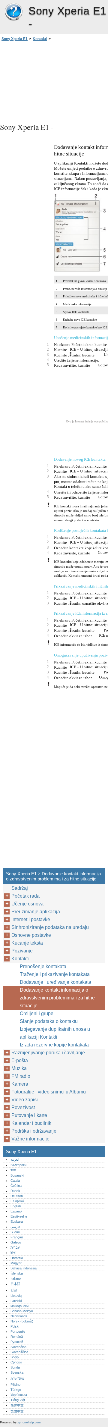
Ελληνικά (17, 1201)
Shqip (14, 1357)
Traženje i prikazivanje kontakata (55, 974)
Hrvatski (16, 1258)
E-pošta (19, 1060)
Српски (16, 1362)
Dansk (15, 1191)
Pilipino (15, 1384)
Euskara (16, 1221)
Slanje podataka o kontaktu (49, 1021)
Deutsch (16, 1196)
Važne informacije (30, 1138)
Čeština (16, 1185)
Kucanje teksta (27, 943)
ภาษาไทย (17, 1378)
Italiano (15, 1278)
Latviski (16, 1301)
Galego (15, 1242)
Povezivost (23, 1107)
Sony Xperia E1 (13, 12)
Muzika (19, 1068)
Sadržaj (19, 888)
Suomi (15, 1232)
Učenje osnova (27, 903)
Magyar (16, 1263)
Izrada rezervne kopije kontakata (54, 1044)
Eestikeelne (18, 1216)
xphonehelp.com (28, 1422)
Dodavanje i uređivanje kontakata (55, 982)
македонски (19, 1306)
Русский (16, 1342)
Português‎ (18, 1331)
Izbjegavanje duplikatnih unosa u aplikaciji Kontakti (55, 1033)
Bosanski (17, 1175)
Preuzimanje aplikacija (35, 911)
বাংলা (13, 1170)
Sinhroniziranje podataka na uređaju (50, 927)
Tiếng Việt (17, 1400)
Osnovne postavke (31, 935)
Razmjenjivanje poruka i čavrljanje (48, 1052)
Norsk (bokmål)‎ (21, 1321)
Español (16, 1211)
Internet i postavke (30, 919)
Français (16, 1237)
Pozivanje (22, 950)
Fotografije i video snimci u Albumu (48, 1091)
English (15, 1206)
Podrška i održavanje (33, 1131)
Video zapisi (24, 1099)
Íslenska (16, 1273)
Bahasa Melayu (21, 1311)
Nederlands (18, 1316)
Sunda (15, 1367)
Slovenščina (19, 1352)
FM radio (20, 1076)
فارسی (15, 1226)
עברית (15, 1247)
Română (16, 1336)
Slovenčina (18, 1347)
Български (18, 1165)
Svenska (16, 1372)
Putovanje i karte (29, 1115)
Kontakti (40, 39)
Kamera (19, 1084)
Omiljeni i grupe (36, 1013)
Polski (14, 1326)
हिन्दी (13, 1252)
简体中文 (17, 1405)
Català (15, 1180)
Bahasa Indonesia (23, 1268)
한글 (13, 1290)
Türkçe (15, 1389)
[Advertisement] (54, 81)
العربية (14, 1159)
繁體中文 (17, 1411)
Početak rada (25, 896)
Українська (18, 1395)
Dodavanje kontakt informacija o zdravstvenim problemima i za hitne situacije (57, 997)
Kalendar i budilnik (31, 1123)
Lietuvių (16, 1295)
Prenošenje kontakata (43, 966)
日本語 (15, 1284)
